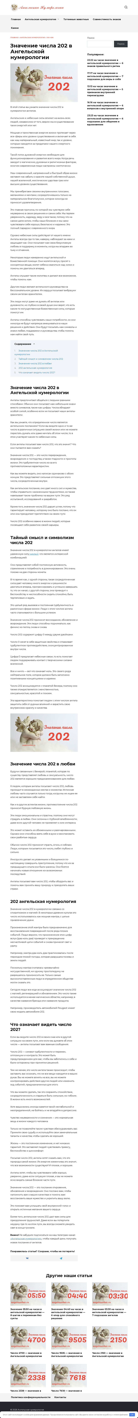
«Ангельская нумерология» (26, 1238)
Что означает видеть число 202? (37, 372)
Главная (16, 19)
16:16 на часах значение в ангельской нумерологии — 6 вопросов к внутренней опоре (105, 105)
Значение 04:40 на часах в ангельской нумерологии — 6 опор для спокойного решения (68, 1314)
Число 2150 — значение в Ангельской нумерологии (108, 1354)
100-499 (50, 37)
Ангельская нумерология (40, 19)
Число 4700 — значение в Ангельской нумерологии (26, 1354)
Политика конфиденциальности (30, 1397)
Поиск (90, 38)
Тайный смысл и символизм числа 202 (41, 359)
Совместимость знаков (107, 19)
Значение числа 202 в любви (35, 363)
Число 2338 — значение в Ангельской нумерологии (26, 1392)
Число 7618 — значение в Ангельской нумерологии (67, 1392)
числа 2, (34, 554)
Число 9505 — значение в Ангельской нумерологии (67, 1354)
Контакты (60, 1397)
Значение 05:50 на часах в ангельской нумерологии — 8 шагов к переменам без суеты (27, 1314)
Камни (15, 28)
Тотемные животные (76, 19)
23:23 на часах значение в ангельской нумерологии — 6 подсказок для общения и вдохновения (105, 120)
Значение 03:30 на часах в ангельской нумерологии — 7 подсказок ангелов (109, 1312)
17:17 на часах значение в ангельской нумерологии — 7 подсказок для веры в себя (105, 76)
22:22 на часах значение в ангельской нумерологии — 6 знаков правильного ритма (105, 63)
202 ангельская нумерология (35, 368)
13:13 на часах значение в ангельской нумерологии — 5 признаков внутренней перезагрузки (105, 91)
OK (132, 1415)
